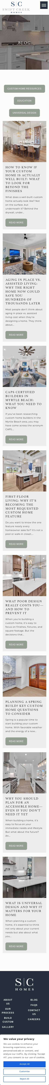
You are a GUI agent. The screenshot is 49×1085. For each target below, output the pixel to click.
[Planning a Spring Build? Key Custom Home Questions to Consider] (24, 676)
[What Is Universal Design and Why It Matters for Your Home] (24, 877)
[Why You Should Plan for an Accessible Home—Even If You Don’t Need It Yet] (24, 772)
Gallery (8, 1027)
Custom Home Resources (24, 89)
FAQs (34, 1005)
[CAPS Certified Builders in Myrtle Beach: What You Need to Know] (24, 366)
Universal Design (24, 113)
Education (24, 101)
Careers (34, 1019)
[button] (44, 5)
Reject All (24, 1079)
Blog (34, 1000)
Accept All (25, 1064)
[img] (16, 7)
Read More (16, 222)
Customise (24, 1072)
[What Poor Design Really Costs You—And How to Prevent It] (24, 575)
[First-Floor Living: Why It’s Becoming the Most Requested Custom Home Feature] (24, 470)
